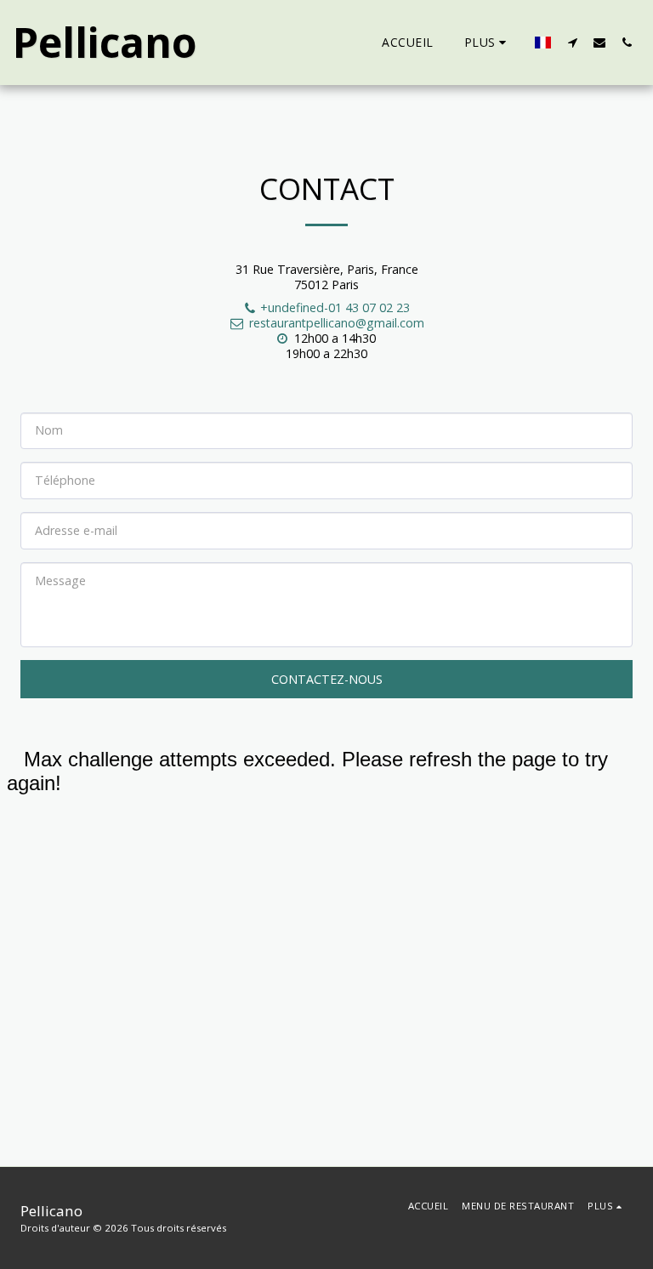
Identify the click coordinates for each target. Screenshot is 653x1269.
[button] (572, 42)
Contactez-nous (327, 679)
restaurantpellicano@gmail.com (336, 323)
